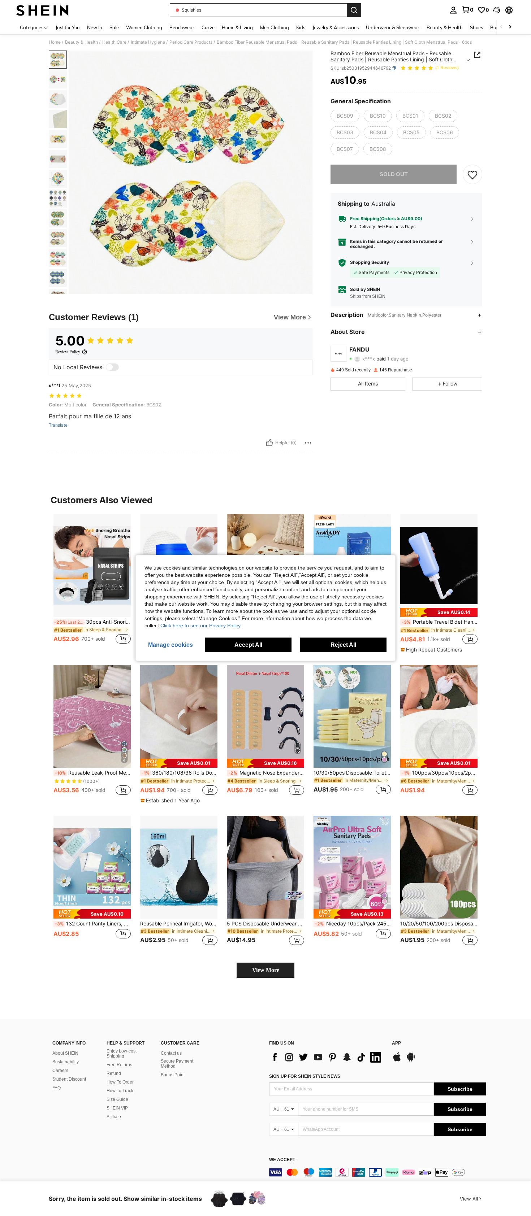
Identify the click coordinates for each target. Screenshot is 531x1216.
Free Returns (119, 1064)
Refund (114, 1073)
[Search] (354, 10)
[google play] (411, 1060)
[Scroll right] (510, 27)
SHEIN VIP (117, 1108)
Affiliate (114, 1116)
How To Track (120, 1090)
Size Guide (117, 1099)
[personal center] (453, 10)
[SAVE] (472, 174)
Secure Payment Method (177, 1064)
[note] (439, 612)
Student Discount (69, 1079)
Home (55, 42)
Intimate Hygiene (148, 42)
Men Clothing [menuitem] (274, 27)
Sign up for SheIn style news (304, 1076)
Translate (58, 425)
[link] (467, 9)
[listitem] (92, 583)
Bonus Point (173, 1074)
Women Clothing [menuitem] (144, 27)
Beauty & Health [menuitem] (445, 27)
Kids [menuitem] (300, 27)
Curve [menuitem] (208, 27)
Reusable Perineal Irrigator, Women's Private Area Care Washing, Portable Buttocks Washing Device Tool (178, 924)
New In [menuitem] (94, 27)
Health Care (114, 42)
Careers (60, 1070)
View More (265, 970)
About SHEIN (65, 1053)
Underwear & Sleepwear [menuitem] (392, 27)
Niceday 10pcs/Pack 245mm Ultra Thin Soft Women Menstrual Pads (353, 924)
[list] (327, 1057)
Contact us (171, 1053)
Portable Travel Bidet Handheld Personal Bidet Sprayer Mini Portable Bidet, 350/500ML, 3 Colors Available (440, 622)
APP (396, 1043)
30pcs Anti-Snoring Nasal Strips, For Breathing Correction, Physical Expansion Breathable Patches (92, 622)
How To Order (120, 1082)
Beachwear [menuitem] (181, 27)
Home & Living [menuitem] (237, 27)
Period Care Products (190, 42)
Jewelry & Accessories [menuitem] (335, 27)
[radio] (345, 116)
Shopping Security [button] (369, 262)
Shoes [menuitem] (476, 27)
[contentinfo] (377, 1172)
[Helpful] (269, 443)
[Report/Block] (308, 443)
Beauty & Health (81, 42)
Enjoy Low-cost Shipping (122, 1054)
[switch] (112, 367)
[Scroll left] (501, 27)
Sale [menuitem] (114, 27)
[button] (496, 10)
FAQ (56, 1087)
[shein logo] (42, 10)
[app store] (397, 1060)
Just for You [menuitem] (68, 27)
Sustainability (65, 1061)
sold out (394, 174)
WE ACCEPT (282, 1160)
